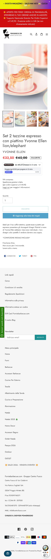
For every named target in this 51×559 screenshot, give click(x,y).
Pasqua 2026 (10, 445)
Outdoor (8, 452)
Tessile (7, 386)
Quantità (5, 196)
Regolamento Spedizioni (14, 294)
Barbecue (8, 367)
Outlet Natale (10, 438)
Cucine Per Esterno (12, 380)
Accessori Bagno (11, 432)
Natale (7, 412)
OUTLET (8, 458)
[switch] (45, 555)
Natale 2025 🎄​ (11, 419)
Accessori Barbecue (13, 373)
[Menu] (46, 34)
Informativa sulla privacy (14, 300)
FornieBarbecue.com (21, 551)
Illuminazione (10, 406)
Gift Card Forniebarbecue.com (17, 313)
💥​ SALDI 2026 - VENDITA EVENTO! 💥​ (21, 465)
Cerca (7, 281)
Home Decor (10, 425)
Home (7, 354)
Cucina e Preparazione (14, 399)
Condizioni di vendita (13, 287)
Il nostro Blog (10, 320)
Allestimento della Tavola (14, 393)
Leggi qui (6, 187)
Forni (7, 360)
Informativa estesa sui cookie (16, 307)
